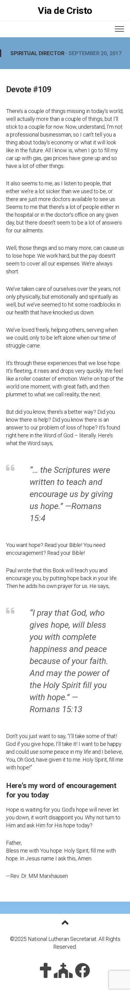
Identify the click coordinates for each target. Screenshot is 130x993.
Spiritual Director (37, 53)
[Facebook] (82, 970)
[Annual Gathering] (63, 970)
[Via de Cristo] (45, 970)
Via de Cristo (65, 10)
